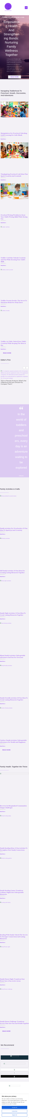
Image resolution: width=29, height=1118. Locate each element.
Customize (14, 1111)
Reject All (14, 1115)
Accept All (14, 1107)
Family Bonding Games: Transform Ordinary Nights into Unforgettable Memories (12, 892)
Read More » (3, 139)
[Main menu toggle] (26, 7)
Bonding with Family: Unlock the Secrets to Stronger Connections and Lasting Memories (14, 936)
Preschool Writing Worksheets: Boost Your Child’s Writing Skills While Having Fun (14, 217)
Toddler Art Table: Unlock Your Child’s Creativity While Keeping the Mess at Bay (13, 343)
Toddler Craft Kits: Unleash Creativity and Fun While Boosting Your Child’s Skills (13, 259)
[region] (14, 1106)
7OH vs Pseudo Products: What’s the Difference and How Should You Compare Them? (13, 382)
